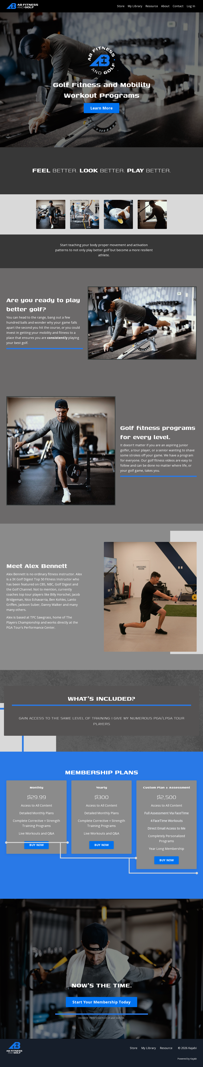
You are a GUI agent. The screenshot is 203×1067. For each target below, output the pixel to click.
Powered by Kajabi (187, 1058)
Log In (191, 6)
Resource (151, 6)
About (165, 6)
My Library (135, 6)
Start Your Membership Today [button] (101, 1002)
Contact (178, 6)
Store (120, 6)
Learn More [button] (101, 108)
